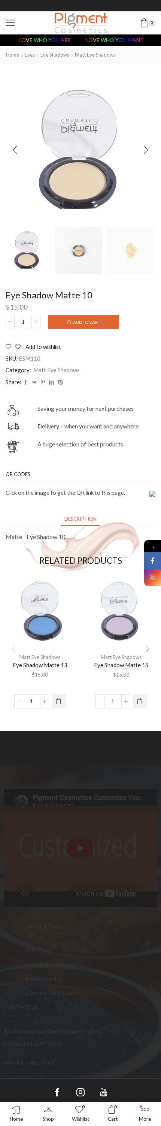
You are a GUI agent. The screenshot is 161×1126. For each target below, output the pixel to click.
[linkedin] (51, 382)
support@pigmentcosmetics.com (59, 1030)
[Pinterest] (43, 382)
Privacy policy (44, 978)
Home (12, 55)
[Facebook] (67, 6)
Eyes (30, 55)
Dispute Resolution (50, 992)
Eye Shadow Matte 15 (121, 665)
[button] (15, 150)
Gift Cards (39, 950)
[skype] (59, 382)
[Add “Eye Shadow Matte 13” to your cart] (59, 701)
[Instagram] (80, 6)
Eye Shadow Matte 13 (40, 665)
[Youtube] (93, 6)
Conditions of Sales (50, 964)
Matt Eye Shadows (95, 55)
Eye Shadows (54, 55)
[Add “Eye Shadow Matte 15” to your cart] (140, 701)
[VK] (34, 382)
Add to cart (86, 322)
